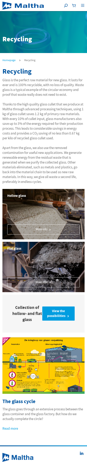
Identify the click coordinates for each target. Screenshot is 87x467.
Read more (10, 428)
